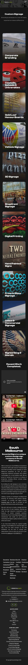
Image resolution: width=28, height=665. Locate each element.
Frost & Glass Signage (14, 647)
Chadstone (25, 562)
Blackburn (13, 559)
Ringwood (6, 569)
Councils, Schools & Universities (14, 641)
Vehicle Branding (14, 635)
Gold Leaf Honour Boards (14, 637)
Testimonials (14, 617)
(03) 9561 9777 (18, 533)
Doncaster (13, 566)
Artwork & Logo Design (14, 645)
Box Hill (18, 559)
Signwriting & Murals (14, 639)
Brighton (24, 559)
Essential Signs (5, 502)
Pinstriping (14, 630)
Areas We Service (14, 620)
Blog (14, 622)
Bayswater (6, 559)
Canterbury (6, 562)
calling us (9, 533)
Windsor (18, 571)
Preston (24, 569)
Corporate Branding (14, 653)
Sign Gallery (14, 615)
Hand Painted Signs (14, 632)
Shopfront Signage (14, 643)
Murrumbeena (7, 567)
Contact (14, 624)
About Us (14, 613)
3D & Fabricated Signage (14, 651)
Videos (14, 618)
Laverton (18, 569)
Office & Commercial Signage (14, 649)
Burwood (24, 571)
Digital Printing (14, 634)
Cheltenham (6, 564)
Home (14, 611)
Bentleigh (12, 578)
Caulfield (18, 562)
